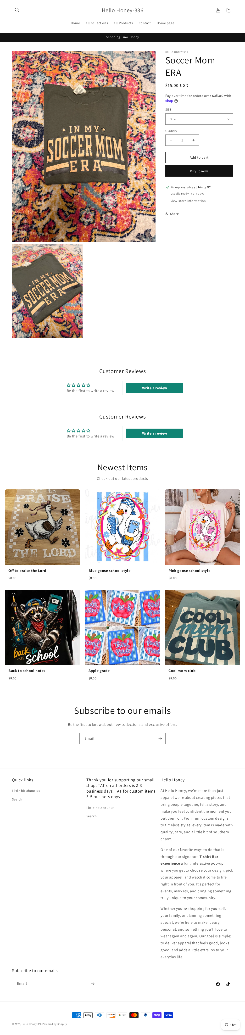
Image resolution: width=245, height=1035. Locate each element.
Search (17, 799)
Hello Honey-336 (32, 1024)
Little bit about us (26, 791)
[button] (17, 10)
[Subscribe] (160, 738)
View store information (188, 201)
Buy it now (199, 171)
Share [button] (174, 214)
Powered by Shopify (54, 1024)
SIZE (168, 109)
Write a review (154, 388)
